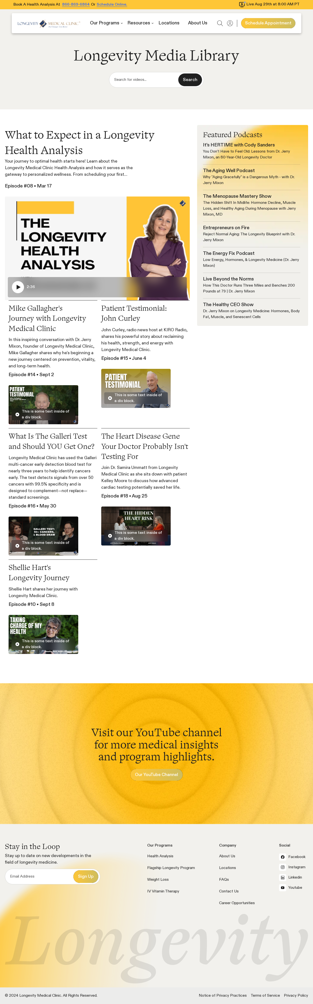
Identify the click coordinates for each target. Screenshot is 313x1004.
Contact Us (229, 891)
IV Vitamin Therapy (163, 891)
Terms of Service (265, 996)
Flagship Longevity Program (171, 868)
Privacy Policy (296, 996)
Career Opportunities (237, 903)
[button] (106, 23)
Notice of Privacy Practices (223, 996)
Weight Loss (158, 880)
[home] (49, 23)
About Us (227, 856)
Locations (227, 868)
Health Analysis (160, 856)
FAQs (224, 880)
